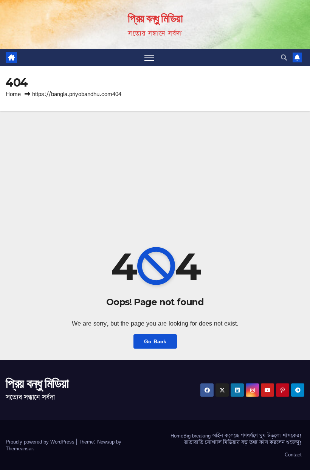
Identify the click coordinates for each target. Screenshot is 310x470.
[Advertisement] (155, 168)
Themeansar (19, 448)
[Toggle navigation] (149, 57)
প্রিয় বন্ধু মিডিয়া (155, 18)
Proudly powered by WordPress (41, 441)
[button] (284, 57)
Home (13, 94)
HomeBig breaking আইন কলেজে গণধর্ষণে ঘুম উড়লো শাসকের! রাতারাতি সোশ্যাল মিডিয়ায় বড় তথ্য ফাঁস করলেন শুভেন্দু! (236, 439)
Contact (293, 454)
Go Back (155, 341)
